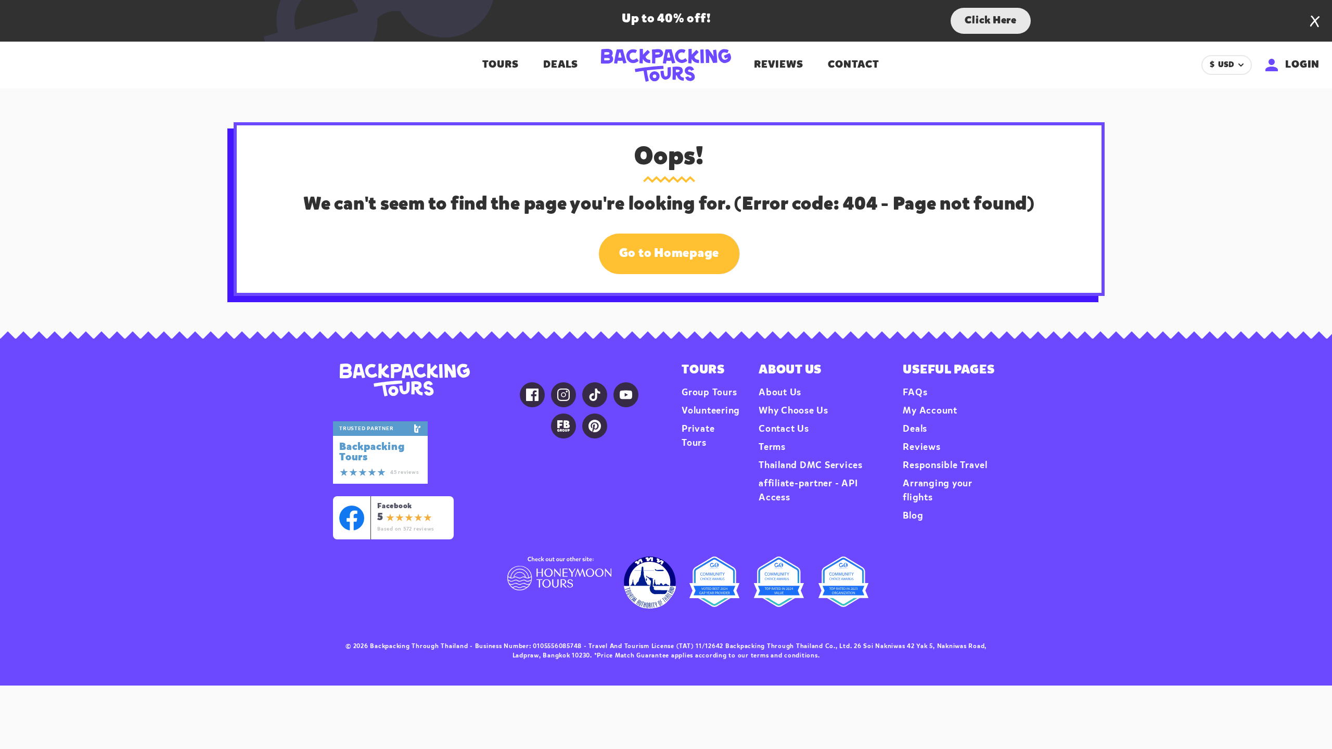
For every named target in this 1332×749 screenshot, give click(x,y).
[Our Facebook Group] (563, 426)
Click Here (991, 21)
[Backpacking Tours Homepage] (404, 380)
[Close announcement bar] (1314, 21)
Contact (853, 65)
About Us (780, 392)
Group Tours (709, 392)
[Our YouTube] (625, 394)
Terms (772, 447)
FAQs (915, 392)
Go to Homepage (669, 254)
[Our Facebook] (532, 394)
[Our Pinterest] (594, 426)
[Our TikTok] (594, 394)
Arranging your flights (937, 490)
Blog (913, 516)
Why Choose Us (793, 411)
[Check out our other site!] (559, 583)
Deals (560, 65)
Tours (500, 65)
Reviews (778, 65)
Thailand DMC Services (811, 465)
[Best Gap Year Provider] (714, 583)
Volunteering (711, 411)
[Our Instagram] (563, 394)
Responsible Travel (945, 465)
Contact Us (784, 429)
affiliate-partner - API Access (808, 490)
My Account (930, 411)
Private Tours (698, 436)
